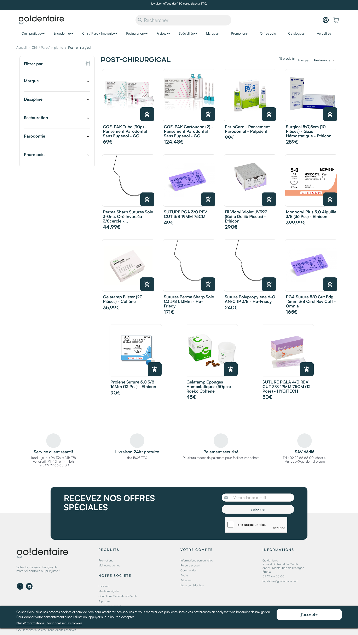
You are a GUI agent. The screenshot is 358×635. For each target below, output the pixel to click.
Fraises (161, 33)
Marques (212, 33)
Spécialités (186, 33)
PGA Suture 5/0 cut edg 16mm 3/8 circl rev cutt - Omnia (311, 301)
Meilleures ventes (109, 565)
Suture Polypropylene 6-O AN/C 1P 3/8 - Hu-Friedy (250, 299)
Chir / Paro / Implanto (98, 33)
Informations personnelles (196, 560)
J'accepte (309, 614)
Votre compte (196, 550)
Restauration (135, 33)
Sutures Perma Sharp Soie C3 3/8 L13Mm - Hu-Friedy (189, 301)
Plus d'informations (30, 623)
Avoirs (184, 575)
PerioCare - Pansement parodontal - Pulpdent (247, 129)
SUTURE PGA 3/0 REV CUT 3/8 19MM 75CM (185, 214)
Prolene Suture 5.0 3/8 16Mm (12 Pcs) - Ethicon (133, 384)
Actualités (324, 33)
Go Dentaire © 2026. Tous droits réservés (46, 630)
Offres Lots (268, 33)
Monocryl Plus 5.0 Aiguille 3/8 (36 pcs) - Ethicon (311, 214)
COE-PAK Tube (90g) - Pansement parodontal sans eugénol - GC (125, 131)
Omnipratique (31, 33)
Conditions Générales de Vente (117, 596)
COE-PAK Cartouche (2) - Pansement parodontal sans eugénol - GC (188, 131)
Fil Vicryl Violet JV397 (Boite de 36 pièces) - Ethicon (246, 216)
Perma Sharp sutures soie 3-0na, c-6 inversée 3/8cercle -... (128, 216)
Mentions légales (108, 591)
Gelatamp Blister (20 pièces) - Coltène (123, 299)
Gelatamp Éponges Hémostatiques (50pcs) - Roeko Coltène (210, 386)
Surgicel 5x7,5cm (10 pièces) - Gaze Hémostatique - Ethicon (308, 131)
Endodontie (61, 33)
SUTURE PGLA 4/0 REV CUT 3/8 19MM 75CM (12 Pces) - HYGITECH (286, 386)
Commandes (188, 570)
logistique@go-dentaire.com (280, 581)
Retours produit (190, 565)
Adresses (186, 580)
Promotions (239, 33)
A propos (104, 601)
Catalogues (296, 33)
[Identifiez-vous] (326, 20)
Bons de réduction (192, 585)
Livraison (104, 586)
